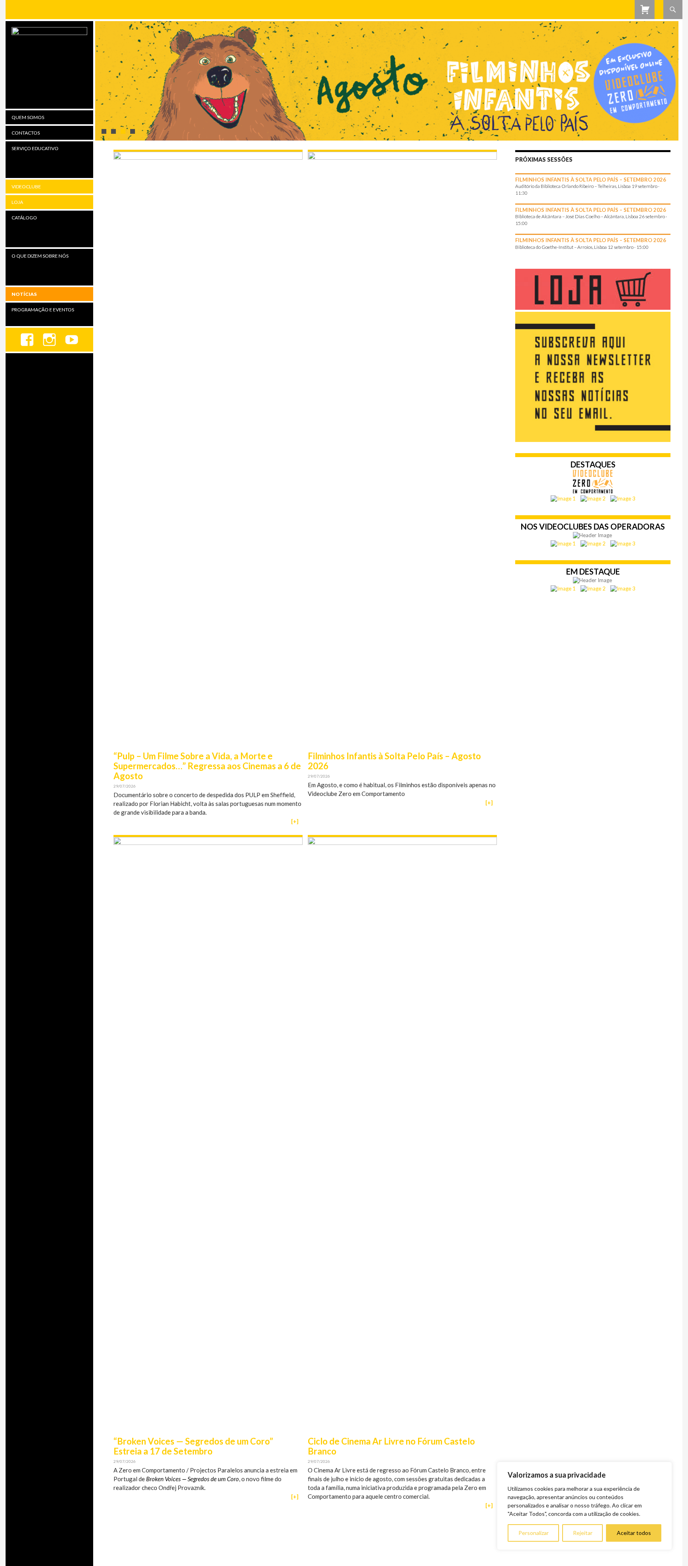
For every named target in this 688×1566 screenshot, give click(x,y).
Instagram (49, 340)
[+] (295, 821)
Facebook (27, 340)
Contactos (26, 133)
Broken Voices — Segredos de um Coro (192, 1478)
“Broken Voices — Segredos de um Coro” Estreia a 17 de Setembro (193, 1446)
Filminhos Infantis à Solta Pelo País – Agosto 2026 (394, 761)
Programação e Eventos (43, 310)
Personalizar (533, 1532)
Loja (17, 202)
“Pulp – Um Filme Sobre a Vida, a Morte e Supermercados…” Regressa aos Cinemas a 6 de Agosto (207, 766)
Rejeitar (582, 1532)
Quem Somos (28, 117)
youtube (72, 340)
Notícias (24, 294)
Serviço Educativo (35, 148)
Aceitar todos (634, 1532)
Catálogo (24, 218)
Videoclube (26, 187)
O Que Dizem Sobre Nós (40, 256)
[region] (584, 1506)
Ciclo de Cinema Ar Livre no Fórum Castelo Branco (391, 1446)
